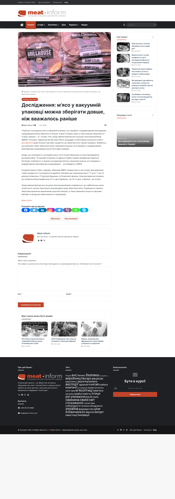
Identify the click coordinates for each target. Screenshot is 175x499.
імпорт (99, 412)
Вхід (66, 2)
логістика (70, 390)
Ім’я (20, 294)
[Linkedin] (42, 210)
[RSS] (19, 394)
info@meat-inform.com (28, 413)
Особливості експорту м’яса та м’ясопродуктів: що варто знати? (142, 96)
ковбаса (103, 384)
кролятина (99, 388)
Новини (31, 25)
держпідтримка (87, 381)
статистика (89, 403)
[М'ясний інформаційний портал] (41, 13)
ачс (74, 375)
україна (71, 409)
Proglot (68, 376)
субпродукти (73, 405)
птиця (96, 393)
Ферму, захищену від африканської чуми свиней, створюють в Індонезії (92, 341)
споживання (72, 218)
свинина (72, 400)
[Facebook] (26, 210)
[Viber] (67, 210)
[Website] (38, 240)
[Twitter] (34, 210)
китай (94, 384)
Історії (40, 25)
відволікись (71, 381)
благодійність (103, 376)
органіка (69, 394)
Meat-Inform (27, 125)
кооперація (82, 388)
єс (83, 412)
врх (89, 378)
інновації (83, 415)
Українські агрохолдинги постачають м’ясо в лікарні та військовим (142, 71)
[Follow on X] (33, 125)
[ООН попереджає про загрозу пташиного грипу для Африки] (64, 329)
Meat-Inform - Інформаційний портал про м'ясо (69, 430)
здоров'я (84, 384)
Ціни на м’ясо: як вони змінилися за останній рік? (141, 46)
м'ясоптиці (83, 390)
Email (69, 294)
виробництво (75, 378)
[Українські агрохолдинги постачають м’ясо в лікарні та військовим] (123, 72)
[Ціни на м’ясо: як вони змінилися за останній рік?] (123, 46)
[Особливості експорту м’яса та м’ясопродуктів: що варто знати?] (123, 97)
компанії (71, 387)
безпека (56, 218)
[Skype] (84, 210)
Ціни (64, 25)
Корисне (73, 25)
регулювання (75, 396)
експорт (72, 384)
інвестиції (71, 415)
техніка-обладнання (91, 405)
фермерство (86, 408)
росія (88, 396)
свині (84, 400)
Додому (26, 92)
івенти (90, 412)
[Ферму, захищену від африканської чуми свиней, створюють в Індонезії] (94, 329)
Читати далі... (44, 390)
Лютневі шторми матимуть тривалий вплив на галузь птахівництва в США (33, 341)
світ (92, 400)
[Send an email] (35, 125)
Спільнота (56, 2)
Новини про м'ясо (38, 92)
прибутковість (82, 393)
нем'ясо (98, 390)
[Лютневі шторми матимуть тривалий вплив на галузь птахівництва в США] (35, 329)
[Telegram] (59, 210)
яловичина (73, 412)
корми (91, 387)
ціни (97, 409)
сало (95, 396)
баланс (81, 375)
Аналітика (52, 25)
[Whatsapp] (76, 210)
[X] (44, 240)
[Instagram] (51, 210)
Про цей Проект (44, 2)
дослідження (27, 143)
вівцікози (97, 378)
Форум (84, 25)
